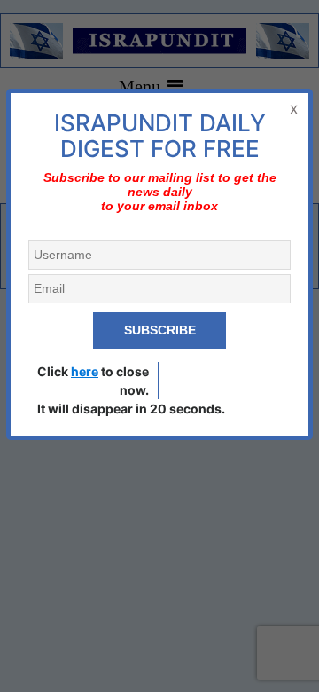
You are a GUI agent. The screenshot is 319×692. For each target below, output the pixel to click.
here (84, 371)
